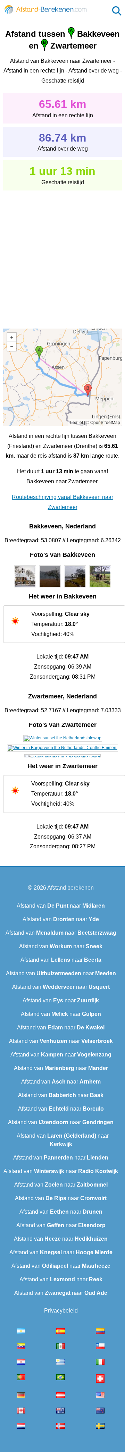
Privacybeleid (61, 1311)
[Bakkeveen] (25, 587)
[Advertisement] (62, 254)
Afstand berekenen (70, 888)
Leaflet (76, 422)
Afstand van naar (61, 906)
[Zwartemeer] (62, 738)
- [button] (11, 346)
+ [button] (11, 337)
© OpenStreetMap (103, 422)
